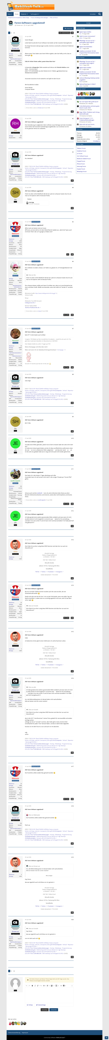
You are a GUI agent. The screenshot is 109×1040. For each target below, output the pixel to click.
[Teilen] (72, 33)
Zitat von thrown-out (34, 866)
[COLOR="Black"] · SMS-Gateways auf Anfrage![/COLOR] (44, 104)
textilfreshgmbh (41, 500)
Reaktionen (11, 239)
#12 (72, 511)
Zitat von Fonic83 (33, 606)
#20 (72, 919)
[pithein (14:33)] (84, 94)
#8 (73, 374)
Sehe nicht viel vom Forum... (87, 124)
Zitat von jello (32, 687)
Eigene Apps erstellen (85, 32)
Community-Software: (54, 1037)
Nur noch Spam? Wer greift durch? (88, 101)
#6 (73, 261)
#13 (72, 540)
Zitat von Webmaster (34, 815)
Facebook (51, 571)
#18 (72, 806)
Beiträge (11, 53)
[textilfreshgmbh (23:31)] (93, 94)
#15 (72, 631)
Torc (80, 33)
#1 (73, 36)
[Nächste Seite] (14, 33)
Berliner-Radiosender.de (32, 307)
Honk (80, 65)
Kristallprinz (96, 141)
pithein (81, 38)
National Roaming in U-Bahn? (87, 84)
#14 (72, 585)
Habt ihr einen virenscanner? (87, 36)
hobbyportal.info (30, 302)
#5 (73, 222)
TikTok (37, 571)
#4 (73, 187)
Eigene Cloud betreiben (85, 46)
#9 (73, 416)
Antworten (54, 1010)
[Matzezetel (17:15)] (82, 94)
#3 (73, 152)
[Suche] (99, 14)
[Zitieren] (72, 111)
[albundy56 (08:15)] (90, 94)
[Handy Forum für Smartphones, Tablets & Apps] (54, 6)
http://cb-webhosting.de (15, 59)
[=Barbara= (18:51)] (79, 94)
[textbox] (49, 995)
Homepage (60, 350)
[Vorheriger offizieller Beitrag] (64, 315)
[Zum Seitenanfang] (106, 1037)
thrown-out (19, 25)
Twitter (44, 571)
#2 (73, 118)
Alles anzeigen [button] (49, 875)
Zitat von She (32, 275)
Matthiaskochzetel (17, 356)
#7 (73, 328)
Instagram (59, 571)
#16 (72, 678)
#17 (72, 766)
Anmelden (93, 14)
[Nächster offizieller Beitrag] (67, 254)
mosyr (39, 311)
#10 (72, 438)
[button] (29, 1005)
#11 (72, 469)
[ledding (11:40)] (87, 94)
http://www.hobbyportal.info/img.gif (45, 293)
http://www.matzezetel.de (15, 352)
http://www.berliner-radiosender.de (17, 286)
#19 (72, 857)
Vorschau (44, 1010)
